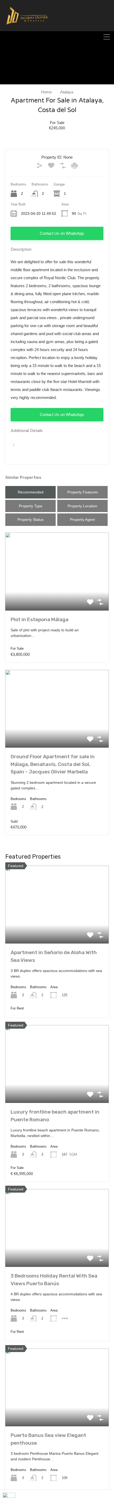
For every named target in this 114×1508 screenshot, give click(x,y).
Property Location (82, 506)
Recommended (30, 492)
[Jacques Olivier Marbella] (27, 28)
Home (46, 92)
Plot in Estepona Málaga (39, 619)
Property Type (30, 506)
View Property (57, 595)
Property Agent (82, 519)
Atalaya (66, 92)
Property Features (82, 492)
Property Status (30, 519)
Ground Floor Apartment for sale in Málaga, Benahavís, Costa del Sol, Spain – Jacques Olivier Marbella (53, 764)
